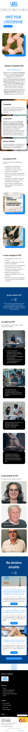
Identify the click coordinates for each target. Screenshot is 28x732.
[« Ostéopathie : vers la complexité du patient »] (14, 581)
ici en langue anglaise (16, 147)
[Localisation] (14, 9)
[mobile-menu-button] (23, 10)
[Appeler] (4, 9)
